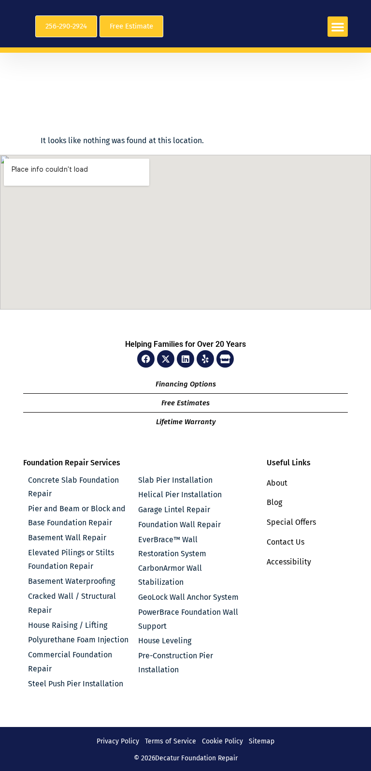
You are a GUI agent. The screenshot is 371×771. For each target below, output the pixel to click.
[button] (338, 26)
